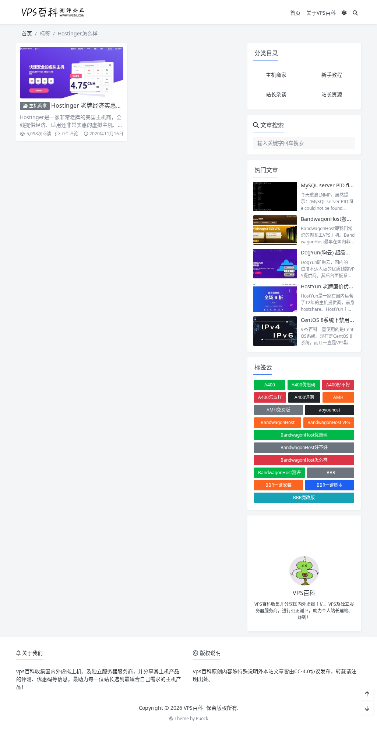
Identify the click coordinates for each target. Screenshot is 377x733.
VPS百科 (193, 707)
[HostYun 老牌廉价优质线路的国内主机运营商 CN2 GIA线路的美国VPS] (275, 297)
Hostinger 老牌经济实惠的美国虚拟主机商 (107, 105)
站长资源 (331, 94)
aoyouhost (329, 410)
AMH (338, 397)
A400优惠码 (304, 385)
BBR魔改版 (304, 497)
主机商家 (37, 106)
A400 (269, 385)
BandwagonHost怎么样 (304, 460)
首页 (295, 12)
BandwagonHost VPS (328, 422)
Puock (202, 718)
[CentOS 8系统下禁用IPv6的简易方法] (275, 331)
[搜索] (355, 13)
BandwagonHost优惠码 (304, 435)
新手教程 (331, 74)
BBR (331, 472)
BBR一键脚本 (330, 485)
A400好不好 (338, 385)
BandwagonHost (278, 422)
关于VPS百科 (321, 12)
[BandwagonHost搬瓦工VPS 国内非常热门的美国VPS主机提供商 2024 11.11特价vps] (275, 230)
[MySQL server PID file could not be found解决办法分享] (275, 196)
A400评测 (304, 397)
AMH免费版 (278, 410)
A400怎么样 (270, 397)
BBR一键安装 (278, 485)
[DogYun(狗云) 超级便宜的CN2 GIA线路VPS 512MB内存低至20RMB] (275, 263)
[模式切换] (344, 13)
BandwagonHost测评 (279, 472)
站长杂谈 (276, 94)
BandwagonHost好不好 (304, 447)
